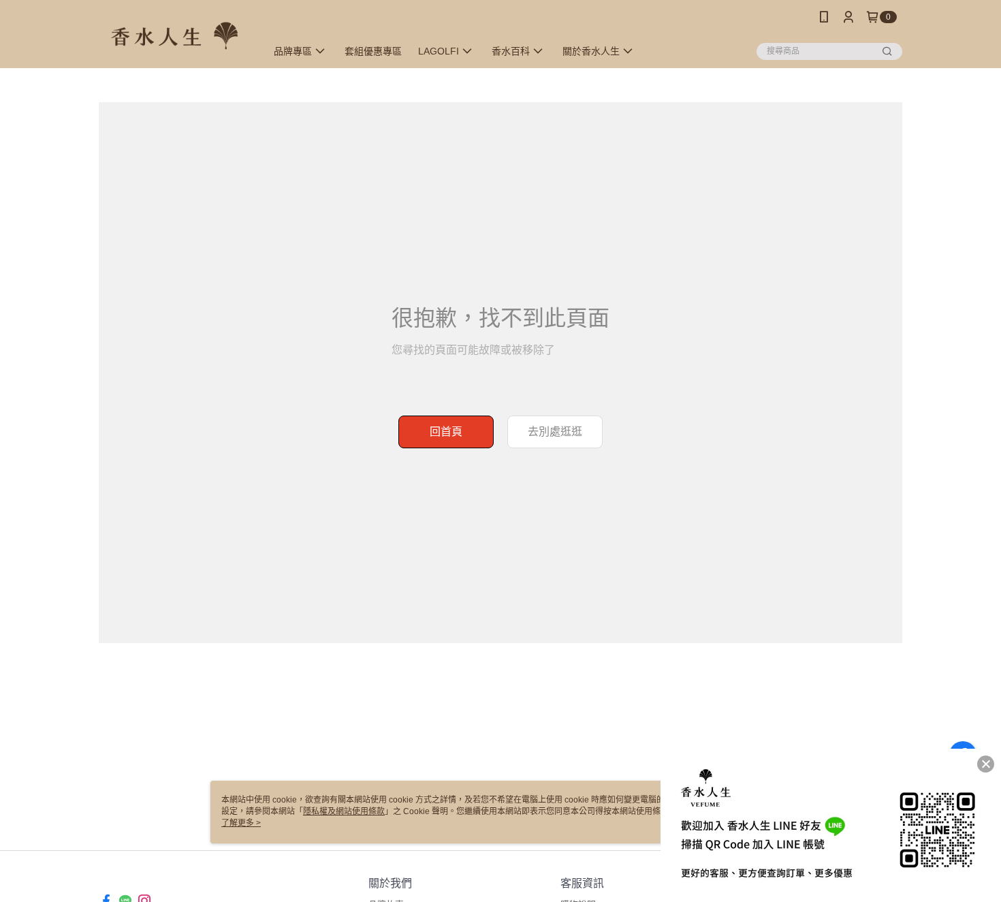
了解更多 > (241, 823)
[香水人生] (174, 36)
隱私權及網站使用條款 (344, 811)
